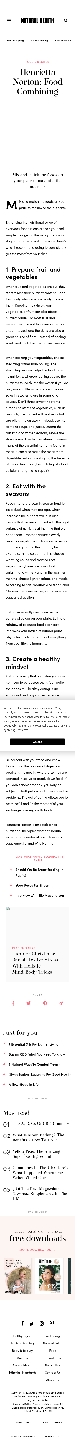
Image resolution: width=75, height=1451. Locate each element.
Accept (37, 741)
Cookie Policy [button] (11, 725)
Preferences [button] (22, 730)
